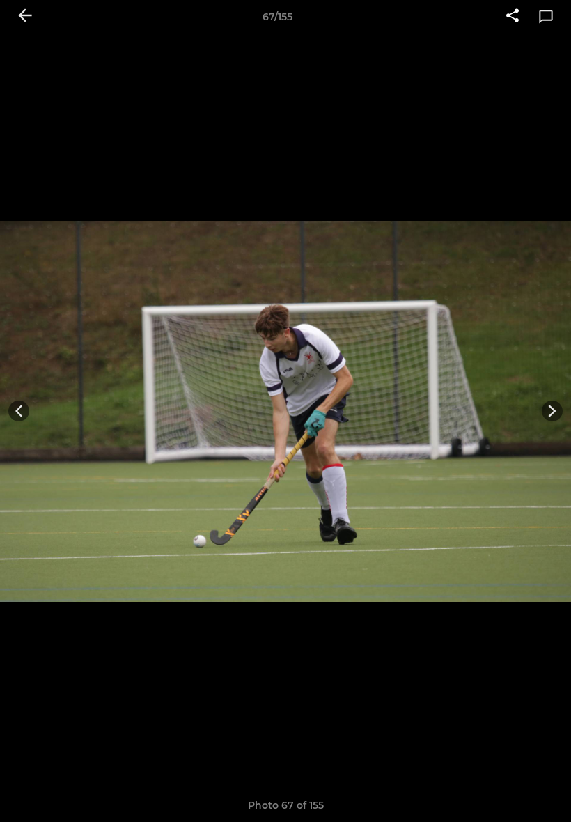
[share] (512, 16)
